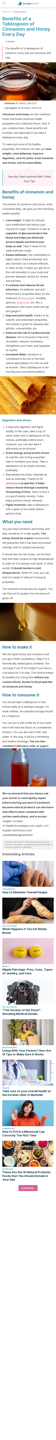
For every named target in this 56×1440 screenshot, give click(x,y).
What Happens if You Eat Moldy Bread (24, 931)
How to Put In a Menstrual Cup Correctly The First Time (23, 1133)
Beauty (6, 966)
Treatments (8, 889)
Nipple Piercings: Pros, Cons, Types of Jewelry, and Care (27, 971)
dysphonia (23, 302)
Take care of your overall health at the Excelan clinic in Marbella (26, 1093)
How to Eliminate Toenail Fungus (24, 892)
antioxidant (13, 483)
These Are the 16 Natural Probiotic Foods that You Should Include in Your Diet (26, 1175)
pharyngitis (27, 298)
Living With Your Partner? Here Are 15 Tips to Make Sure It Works (26, 1052)
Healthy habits (19, 12)
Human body (8, 1128)
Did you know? (9, 926)
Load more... (28, 1188)
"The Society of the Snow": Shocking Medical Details (21, 1012)
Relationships (9, 1047)
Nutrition (7, 1169)
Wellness (6, 12)
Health (5, 1088)
